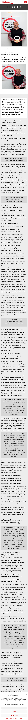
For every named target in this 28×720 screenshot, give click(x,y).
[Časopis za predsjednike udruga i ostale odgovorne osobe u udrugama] (7, 2)
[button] (26, 695)
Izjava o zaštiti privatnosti (17, 718)
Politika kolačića (9, 718)
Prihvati (14, 708)
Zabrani (14, 711)
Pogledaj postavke (14, 715)
